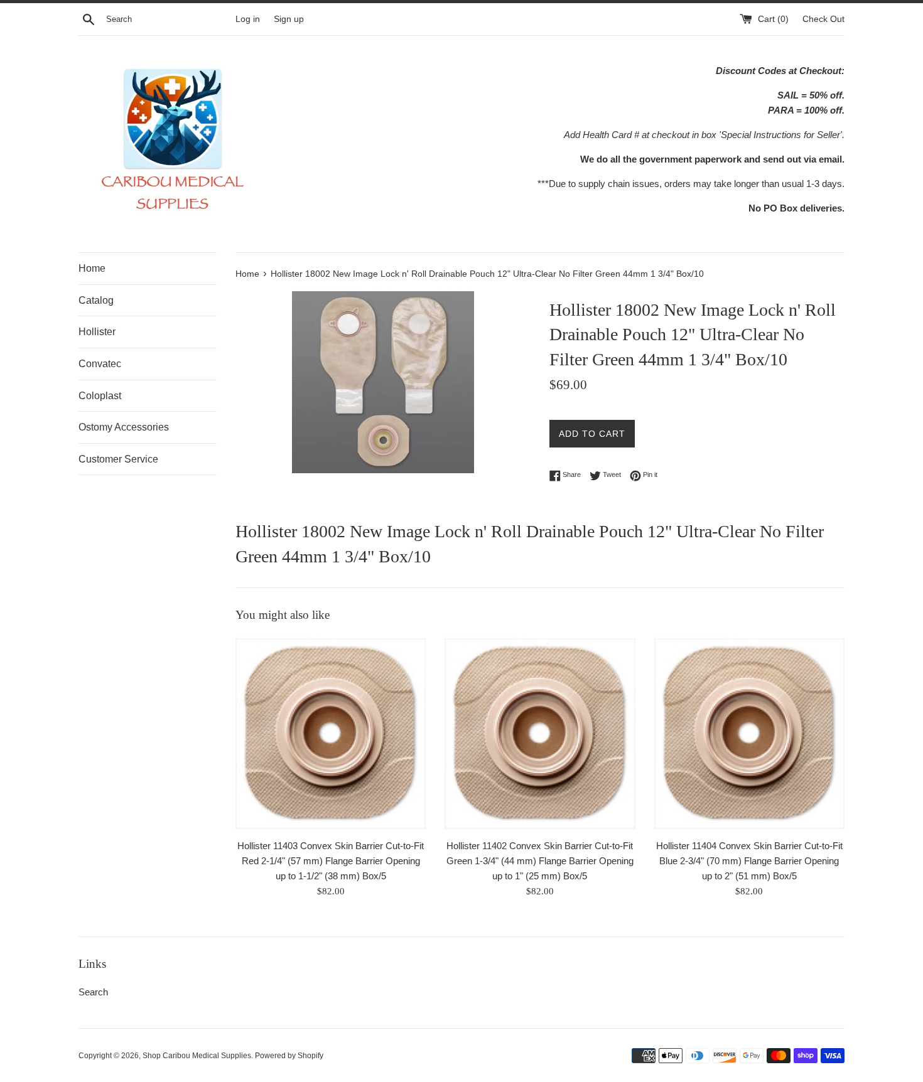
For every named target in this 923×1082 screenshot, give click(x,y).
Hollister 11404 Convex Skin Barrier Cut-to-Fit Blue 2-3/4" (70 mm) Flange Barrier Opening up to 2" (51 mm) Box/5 (749, 860)
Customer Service (118, 459)
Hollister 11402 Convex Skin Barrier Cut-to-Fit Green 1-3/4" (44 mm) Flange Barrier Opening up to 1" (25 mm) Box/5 (540, 860)
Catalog (96, 300)
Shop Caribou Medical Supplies (197, 1055)
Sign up (289, 19)
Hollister (97, 331)
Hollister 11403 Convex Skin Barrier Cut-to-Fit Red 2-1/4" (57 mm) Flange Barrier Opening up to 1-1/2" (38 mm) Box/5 (330, 860)
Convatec (99, 363)
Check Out (823, 19)
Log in (247, 19)
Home (91, 268)
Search (93, 992)
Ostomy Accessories (123, 427)
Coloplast (99, 395)
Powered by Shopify (289, 1055)
